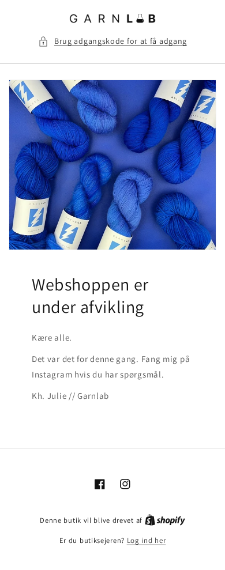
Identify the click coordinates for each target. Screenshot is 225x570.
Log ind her (146, 540)
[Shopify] (165, 520)
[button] (112, 41)
